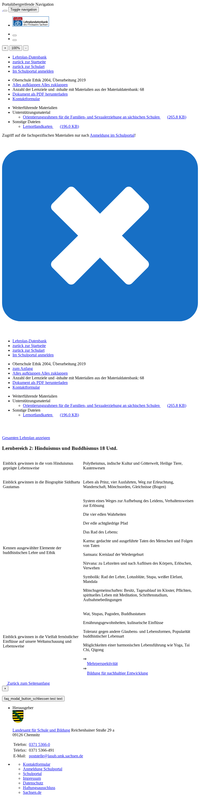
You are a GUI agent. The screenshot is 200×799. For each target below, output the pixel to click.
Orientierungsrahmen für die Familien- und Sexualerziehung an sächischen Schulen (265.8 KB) (104, 117)
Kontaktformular (26, 99)
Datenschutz (33, 783)
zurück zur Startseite (29, 62)
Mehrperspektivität (102, 663)
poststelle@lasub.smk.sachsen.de (56, 756)
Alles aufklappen (26, 85)
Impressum (32, 778)
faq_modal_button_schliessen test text (33, 699)
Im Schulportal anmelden (33, 71)
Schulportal (32, 773)
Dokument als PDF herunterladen (40, 94)
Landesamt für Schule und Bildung (41, 730)
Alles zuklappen (54, 85)
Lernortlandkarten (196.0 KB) (51, 126)
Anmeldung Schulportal (42, 769)
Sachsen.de (32, 792)
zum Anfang (22, 368)
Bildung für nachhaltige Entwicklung (117, 673)
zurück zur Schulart (28, 66)
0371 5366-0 (39, 744)
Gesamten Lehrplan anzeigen (26, 438)
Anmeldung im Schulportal (112, 135)
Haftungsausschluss (39, 787)
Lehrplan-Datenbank (29, 57)
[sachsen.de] (2, 9)
